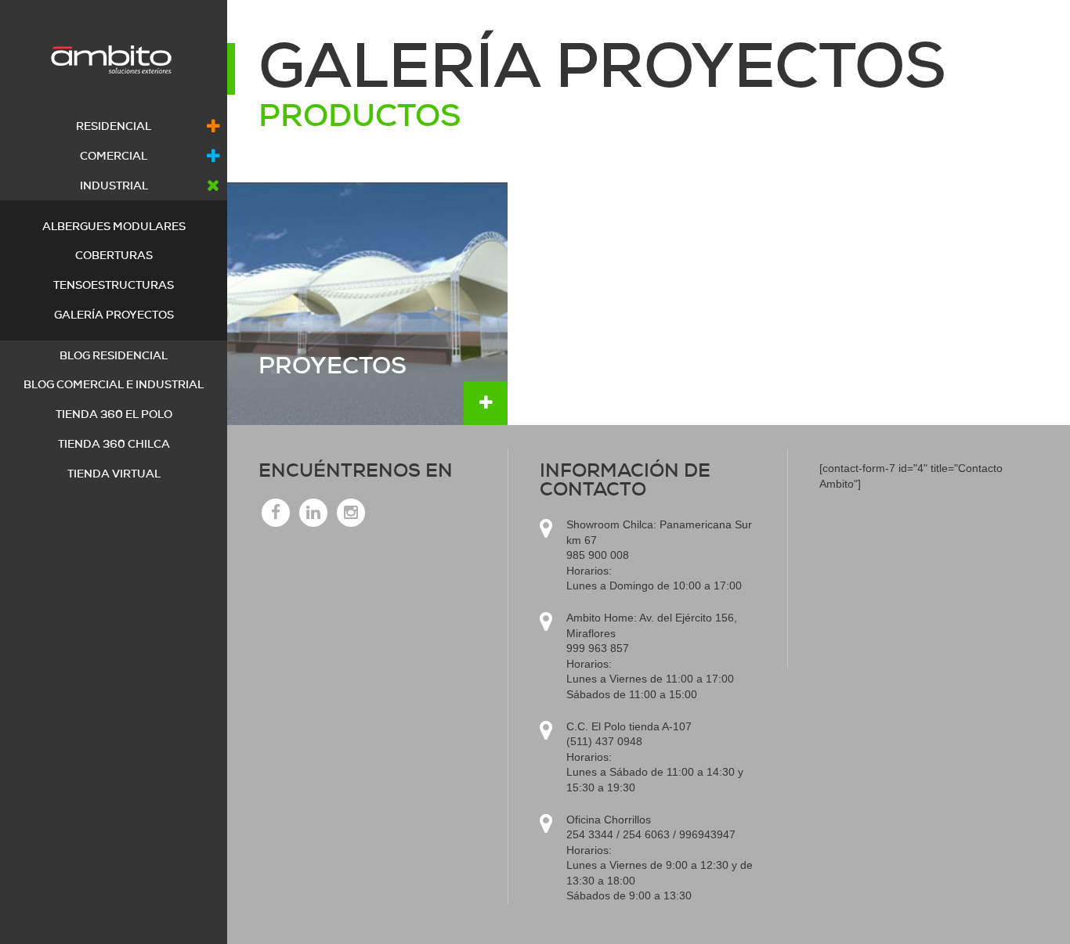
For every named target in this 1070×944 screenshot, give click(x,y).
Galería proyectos (114, 315)
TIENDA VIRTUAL (114, 474)
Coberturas (114, 255)
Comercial (113, 156)
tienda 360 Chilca (114, 444)
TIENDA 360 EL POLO (114, 414)
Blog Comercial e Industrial (113, 384)
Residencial (113, 126)
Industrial (114, 185)
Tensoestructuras (113, 285)
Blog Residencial (114, 355)
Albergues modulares (114, 226)
